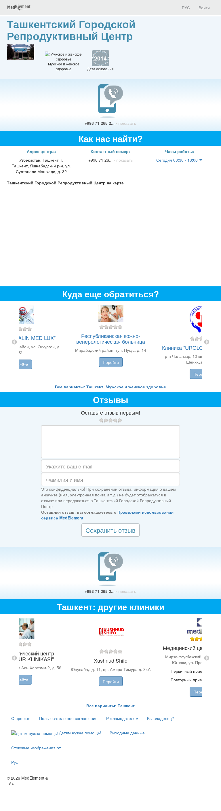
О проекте (21, 718)
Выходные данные (127, 733)
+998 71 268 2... (110, 123)
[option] (110, 342)
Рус (14, 762)
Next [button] (206, 342)
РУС (185, 7)
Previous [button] (14, 342)
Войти (204, 7)
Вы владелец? (160, 718)
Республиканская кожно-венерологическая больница (110, 338)
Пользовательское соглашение (68, 718)
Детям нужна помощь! (79, 733)
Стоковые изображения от (36, 747)
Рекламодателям (122, 718)
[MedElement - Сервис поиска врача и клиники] (19, 7)
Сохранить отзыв (110, 529)
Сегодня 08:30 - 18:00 (177, 160)
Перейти (20, 364)
